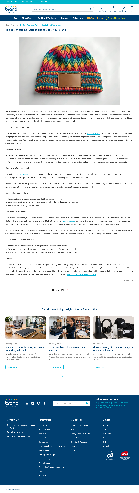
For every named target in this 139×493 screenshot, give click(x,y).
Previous (2, 334)
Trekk (105, 442)
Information (45, 419)
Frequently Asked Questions (50, 438)
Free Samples (41, 2)
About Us (42, 434)
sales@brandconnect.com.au (21, 436)
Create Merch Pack (116, 18)
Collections (78, 18)
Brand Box (43, 425)
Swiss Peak (107, 434)
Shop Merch (27, 18)
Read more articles (69, 377)
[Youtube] (27, 403)
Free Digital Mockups (47, 454)
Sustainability (44, 429)
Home (7, 25)
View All (106, 446)
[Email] (53, 290)
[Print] (58, 290)
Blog (40, 471)
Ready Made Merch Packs (81, 434)
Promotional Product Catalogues (52, 446)
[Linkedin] (62, 290)
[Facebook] (48, 290)
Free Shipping (11, 2)
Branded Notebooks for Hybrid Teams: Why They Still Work (25, 349)
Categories (76, 419)
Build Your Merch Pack (79, 425)
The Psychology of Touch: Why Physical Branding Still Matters (113, 349)
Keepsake (106, 438)
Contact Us (43, 442)
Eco (16, 18)
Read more (12, 367)
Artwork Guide (44, 463)
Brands (106, 419)
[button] (110, 455)
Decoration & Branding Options (51, 467)
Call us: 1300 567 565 (18, 432)
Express (64, 18)
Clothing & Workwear (47, 18)
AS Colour (107, 425)
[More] (18, 18)
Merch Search (95, 18)
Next (137, 334)
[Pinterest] (67, 290)
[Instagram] (39, 403)
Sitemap (42, 475)
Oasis (105, 429)
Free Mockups (26, 2)
